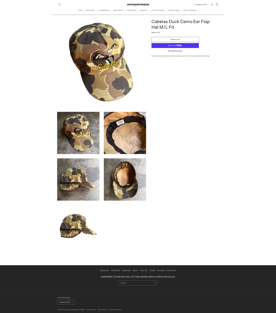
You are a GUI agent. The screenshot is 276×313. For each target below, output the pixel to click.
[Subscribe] (155, 282)
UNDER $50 (115, 270)
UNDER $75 (126, 270)
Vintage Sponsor (67, 309)
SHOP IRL (144, 270)
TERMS (152, 270)
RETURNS (161, 270)
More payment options (175, 50)
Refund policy (91, 309)
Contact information (115, 309)
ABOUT (135, 270)
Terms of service (102, 309)
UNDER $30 (104, 270)
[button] (59, 4)
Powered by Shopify (79, 309)
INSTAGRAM (171, 270)
